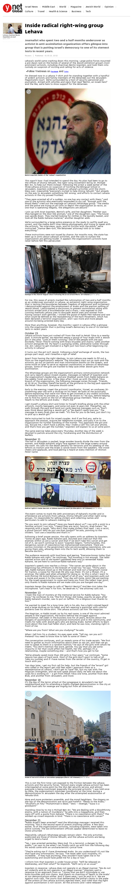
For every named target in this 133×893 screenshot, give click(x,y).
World (63, 7)
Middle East (48, 7)
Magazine (76, 7)
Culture (29, 11)
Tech (88, 11)
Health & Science (58, 11)
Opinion (109, 7)
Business (76, 11)
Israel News (31, 7)
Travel (41, 11)
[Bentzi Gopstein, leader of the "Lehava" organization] (68, 131)
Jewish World (93, 7)
